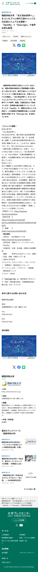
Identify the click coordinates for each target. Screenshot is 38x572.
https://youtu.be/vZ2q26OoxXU (14, 231)
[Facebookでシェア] (19, 45)
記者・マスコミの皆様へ (27, 538)
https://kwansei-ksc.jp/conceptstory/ (16, 239)
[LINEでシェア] (23, 45)
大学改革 (15, 36)
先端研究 (5, 41)
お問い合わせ (6, 562)
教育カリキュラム (26, 36)
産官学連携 (14, 41)
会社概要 (5, 553)
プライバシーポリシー (26, 553)
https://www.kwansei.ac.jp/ (11, 392)
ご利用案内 (5, 535)
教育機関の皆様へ (8, 538)
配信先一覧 (23, 541)
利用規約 (22, 535)
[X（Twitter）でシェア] (14, 45)
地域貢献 (22, 41)
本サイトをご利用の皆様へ (10, 542)
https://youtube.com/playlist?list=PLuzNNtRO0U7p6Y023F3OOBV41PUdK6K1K (19, 222)
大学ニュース (6, 36)
